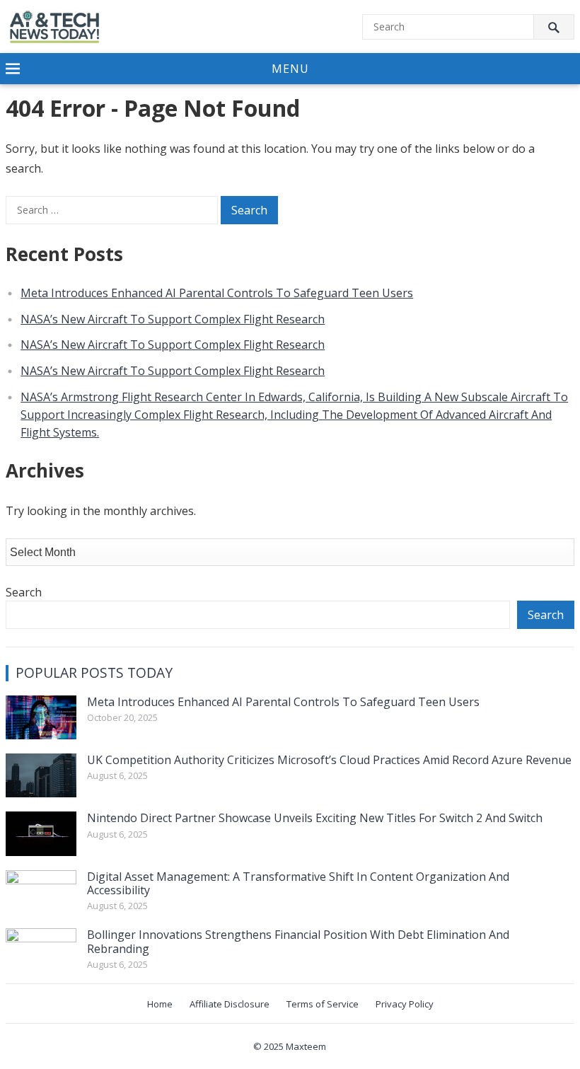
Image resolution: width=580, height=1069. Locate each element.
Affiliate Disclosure (229, 1004)
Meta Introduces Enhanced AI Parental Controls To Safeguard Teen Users (217, 293)
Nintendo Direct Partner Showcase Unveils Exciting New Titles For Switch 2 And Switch (315, 818)
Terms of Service (322, 1004)
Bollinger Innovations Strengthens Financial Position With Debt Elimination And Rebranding (298, 941)
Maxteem (306, 1046)
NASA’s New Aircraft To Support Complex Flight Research (173, 319)
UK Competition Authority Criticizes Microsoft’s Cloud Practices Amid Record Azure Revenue (329, 760)
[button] (290, 69)
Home (160, 1004)
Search (24, 592)
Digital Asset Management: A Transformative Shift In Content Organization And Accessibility (298, 883)
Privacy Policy (405, 1004)
